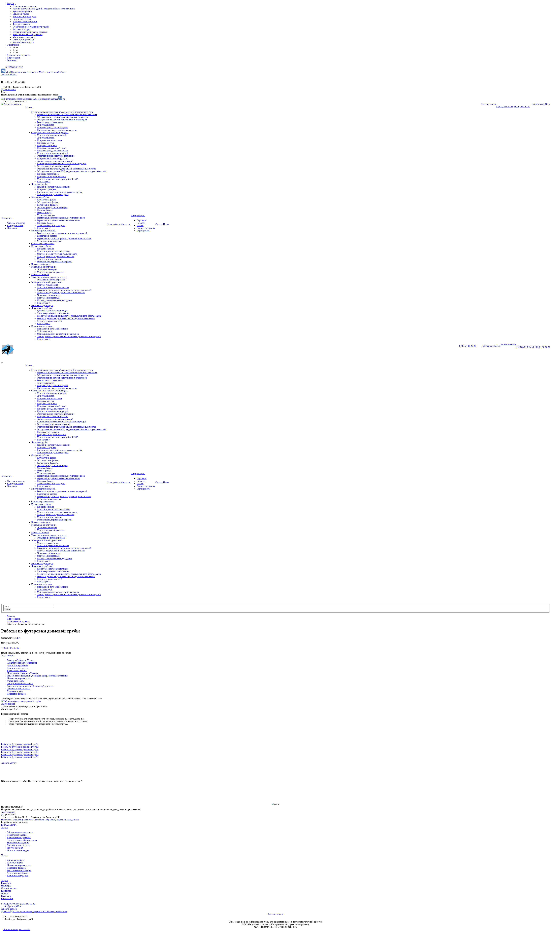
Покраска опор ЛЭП (47, 145)
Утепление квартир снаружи (51, 225)
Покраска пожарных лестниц (51, 176)
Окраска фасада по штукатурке (52, 207)
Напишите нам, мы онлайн (16, 929)
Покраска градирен (46, 189)
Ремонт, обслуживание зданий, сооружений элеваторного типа (44, 8)
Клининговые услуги (23, 42)
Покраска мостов (45, 143)
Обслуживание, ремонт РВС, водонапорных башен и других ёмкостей (71, 171)
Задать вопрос (8, 812)
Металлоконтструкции (18, 842)
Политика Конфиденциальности (17, 819)
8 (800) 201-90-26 (504, 106)
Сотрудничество (15, 225)
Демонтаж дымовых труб (49, 321)
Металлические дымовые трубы (52, 194)
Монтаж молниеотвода (48, 298)
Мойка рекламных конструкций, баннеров (58, 334)
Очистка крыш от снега (42, 243)
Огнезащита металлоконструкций (53, 166)
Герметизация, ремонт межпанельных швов (58, 220)
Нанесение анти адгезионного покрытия (57, 130)
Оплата (159, 224)
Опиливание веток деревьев (51, 279)
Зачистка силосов (45, 125)
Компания (7, 218)
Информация (13, 57)
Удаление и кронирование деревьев (30, 32)
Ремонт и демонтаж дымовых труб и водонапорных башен (66, 318)
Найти (7, 609)
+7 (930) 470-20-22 (10, 648)
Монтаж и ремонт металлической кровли (57, 254)
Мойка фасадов (44, 331)
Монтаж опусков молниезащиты (53, 287)
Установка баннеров (47, 269)
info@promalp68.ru (541, 104)
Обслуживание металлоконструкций (31, 27)
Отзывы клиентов (16, 223)
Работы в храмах (15, 848)
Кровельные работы (22, 11)
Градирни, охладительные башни (53, 187)
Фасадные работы (21, 24)
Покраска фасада (45, 223)
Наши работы (113, 224)
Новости (141, 223)
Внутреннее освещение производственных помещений (64, 290)
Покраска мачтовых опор (49, 140)
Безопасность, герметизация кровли (54, 261)
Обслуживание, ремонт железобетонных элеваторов (62, 117)
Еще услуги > (43, 181)
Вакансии (12, 228)
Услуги (10, 3)
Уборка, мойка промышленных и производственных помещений (69, 336)
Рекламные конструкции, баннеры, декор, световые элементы (37, 675)
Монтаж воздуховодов (24, 37)
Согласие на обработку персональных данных (56, 819)
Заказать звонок (9, 74)
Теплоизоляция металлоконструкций (55, 161)
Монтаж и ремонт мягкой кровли (53, 251)
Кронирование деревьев (19, 837)
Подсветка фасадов (22, 19)
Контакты (12, 60)
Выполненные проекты (18, 55)
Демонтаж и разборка (23, 39)
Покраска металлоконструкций (52, 158)
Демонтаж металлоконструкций (52, 153)
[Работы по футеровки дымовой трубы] (21, 701)
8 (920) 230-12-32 (522, 106)
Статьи (140, 225)
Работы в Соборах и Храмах (21, 660)
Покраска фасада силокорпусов (52, 127)
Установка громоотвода (48, 295)
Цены (166, 224)
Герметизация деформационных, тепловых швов (61, 218)
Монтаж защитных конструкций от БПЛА (57, 179)
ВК (18, 638)
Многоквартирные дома (24, 16)
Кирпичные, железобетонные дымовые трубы (59, 192)
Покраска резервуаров (48, 174)
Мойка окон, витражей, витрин (52, 328)
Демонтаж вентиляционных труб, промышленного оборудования (69, 316)
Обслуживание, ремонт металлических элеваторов (62, 119)
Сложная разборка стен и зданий (53, 313)
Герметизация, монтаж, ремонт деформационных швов (64, 238)
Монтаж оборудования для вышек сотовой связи (61, 292)
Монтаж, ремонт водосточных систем (55, 256)
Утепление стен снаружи (49, 241)
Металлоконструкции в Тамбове (23, 673)
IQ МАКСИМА (9, 825)
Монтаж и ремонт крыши (49, 259)
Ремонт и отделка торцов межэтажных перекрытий (62, 233)
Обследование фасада (47, 202)
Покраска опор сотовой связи (51, 148)
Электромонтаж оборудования (27, 34)
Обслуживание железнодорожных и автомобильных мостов (66, 168)
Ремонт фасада (44, 212)
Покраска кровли (45, 248)
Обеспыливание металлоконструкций (55, 156)
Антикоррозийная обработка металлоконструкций (61, 163)
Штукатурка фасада (46, 199)
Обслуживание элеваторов (20, 683)
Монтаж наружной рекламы (51, 272)
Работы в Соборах (21, 29)
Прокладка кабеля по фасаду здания (54, 300)
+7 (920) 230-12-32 (14, 67)
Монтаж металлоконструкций (51, 135)
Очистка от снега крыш (24, 6)
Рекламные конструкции (25, 21)
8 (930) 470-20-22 (541, 347)
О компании (13, 45)
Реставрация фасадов (47, 205)
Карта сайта (7, 898)
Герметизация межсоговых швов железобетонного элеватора (67, 114)
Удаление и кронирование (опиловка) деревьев (30, 686)
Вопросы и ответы (146, 228)
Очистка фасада (45, 210)
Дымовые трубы (21, 14)
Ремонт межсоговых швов (50, 122)
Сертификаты (143, 230)
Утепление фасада (46, 215)
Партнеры (142, 220)
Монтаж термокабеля (47, 285)
